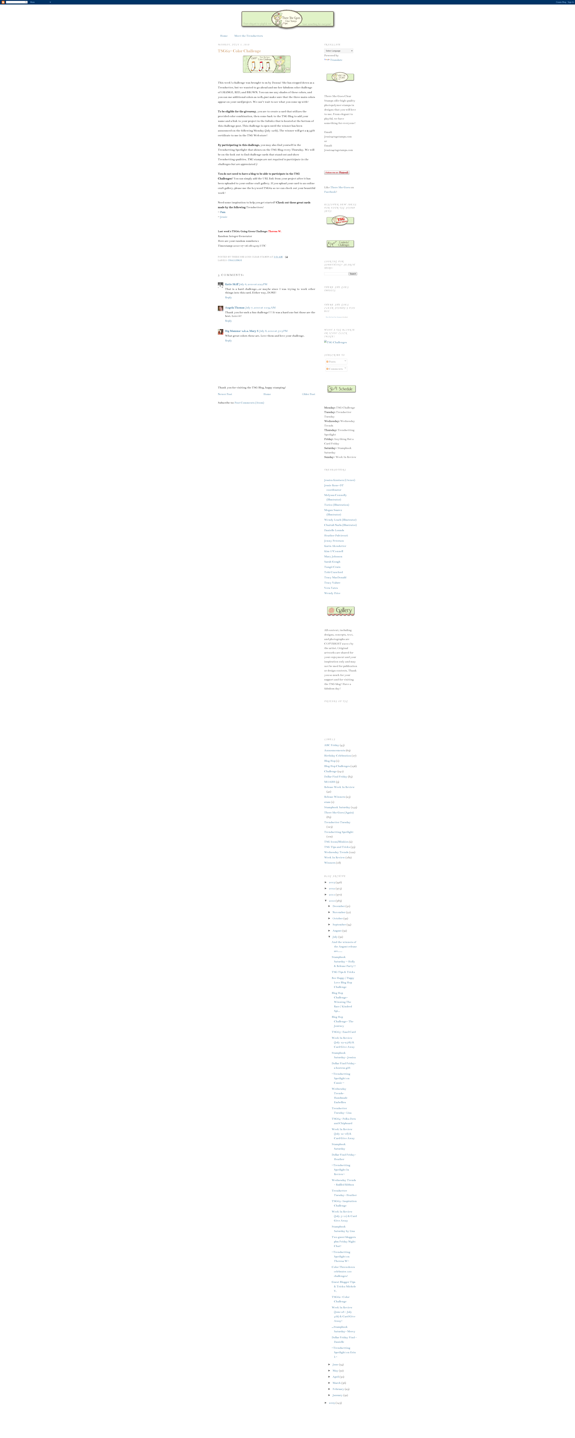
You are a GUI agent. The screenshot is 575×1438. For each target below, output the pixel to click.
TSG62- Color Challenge (239, 51)
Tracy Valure (332, 582)
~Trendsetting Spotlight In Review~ (341, 1170)
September (339, 924)
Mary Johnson (333, 556)
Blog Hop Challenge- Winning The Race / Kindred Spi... (342, 1002)
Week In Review (334, 857)
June (336, 1364)
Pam (223, 212)
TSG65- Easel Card (344, 1032)
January (338, 1395)
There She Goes (340, 187)
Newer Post (225, 394)
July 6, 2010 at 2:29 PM (253, 284)
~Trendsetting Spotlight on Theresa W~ (341, 1256)
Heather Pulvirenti (336, 535)
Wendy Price (332, 593)
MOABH (329, 781)
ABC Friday (331, 745)
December (339, 906)
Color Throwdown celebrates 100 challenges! (343, 1271)
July (335, 936)
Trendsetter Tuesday (337, 822)
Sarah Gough (332, 561)
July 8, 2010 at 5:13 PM (273, 331)
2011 (332, 894)
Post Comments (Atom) (249, 402)
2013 (332, 882)
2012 (332, 888)
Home (224, 35)
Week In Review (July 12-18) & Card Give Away (343, 1134)
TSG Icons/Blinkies (336, 841)
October (338, 918)
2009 (332, 1402)
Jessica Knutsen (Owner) (339, 480)
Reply (228, 297)
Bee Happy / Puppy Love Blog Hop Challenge (343, 982)
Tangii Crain (332, 567)
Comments (335, 368)
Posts (332, 361)
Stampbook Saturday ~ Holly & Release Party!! (344, 961)
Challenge (235, 260)
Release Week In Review (339, 787)
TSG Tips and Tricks (337, 847)
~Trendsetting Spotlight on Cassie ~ (341, 1078)
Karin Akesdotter (335, 546)
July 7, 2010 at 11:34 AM (260, 307)
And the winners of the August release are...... (344, 946)
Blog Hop (329, 761)
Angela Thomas (235, 307)
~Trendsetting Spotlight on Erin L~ (344, 1352)
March (337, 1383)
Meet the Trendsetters (248, 35)
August (337, 930)
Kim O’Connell (333, 551)
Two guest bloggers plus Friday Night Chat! (344, 1241)
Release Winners (334, 796)
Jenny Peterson (334, 540)
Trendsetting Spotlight (338, 832)
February (339, 1389)
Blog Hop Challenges (337, 766)
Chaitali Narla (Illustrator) (340, 525)
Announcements (334, 750)
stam (327, 802)
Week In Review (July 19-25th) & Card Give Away (343, 1042)
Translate (336, 60)
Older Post (308, 394)
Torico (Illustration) (336, 504)
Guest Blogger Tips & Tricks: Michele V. (344, 1286)
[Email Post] (285, 256)
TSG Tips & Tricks (343, 972)
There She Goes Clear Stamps (333, 317)
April (336, 1376)
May (336, 1370)
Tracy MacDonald (335, 577)
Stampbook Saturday (337, 807)
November (339, 912)
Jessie (223, 216)
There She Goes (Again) (339, 812)
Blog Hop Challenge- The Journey (342, 1021)
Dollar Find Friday (335, 776)
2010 (332, 900)
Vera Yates (331, 588)
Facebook (330, 191)
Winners (329, 862)
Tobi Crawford (333, 572)
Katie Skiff (231, 284)
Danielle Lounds (334, 530)
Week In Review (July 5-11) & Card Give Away (344, 1216)
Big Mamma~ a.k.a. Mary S (241, 331)
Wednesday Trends (336, 852)
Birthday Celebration (337, 755)
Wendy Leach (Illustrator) (340, 519)
